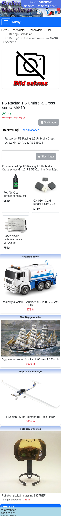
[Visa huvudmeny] (6, 21)
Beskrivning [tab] (11, 130)
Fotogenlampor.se (30, 428)
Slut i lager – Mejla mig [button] (12, 118)
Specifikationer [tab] (30, 130)
